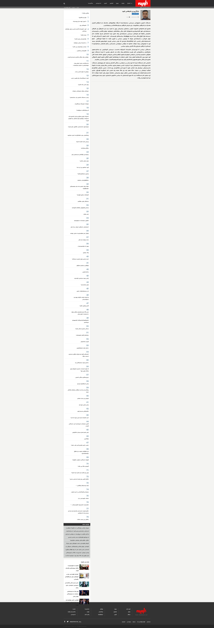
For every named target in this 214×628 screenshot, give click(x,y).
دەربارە (78, 7)
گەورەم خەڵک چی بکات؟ (83, 466)
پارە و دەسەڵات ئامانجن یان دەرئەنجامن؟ (79, 97)
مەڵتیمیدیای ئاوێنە (72, 612)
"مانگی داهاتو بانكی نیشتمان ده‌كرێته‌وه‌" (79, 540)
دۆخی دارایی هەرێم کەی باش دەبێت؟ (80, 445)
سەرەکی (148, 622)
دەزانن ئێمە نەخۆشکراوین (83, 348)
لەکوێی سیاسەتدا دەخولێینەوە (81, 220)
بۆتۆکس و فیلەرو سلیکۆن (82, 265)
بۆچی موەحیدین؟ (85, 285)
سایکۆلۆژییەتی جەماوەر (83, 180)
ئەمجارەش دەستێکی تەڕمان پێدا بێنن (80, 227)
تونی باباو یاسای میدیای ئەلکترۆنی (80, 432)
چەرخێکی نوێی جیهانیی (83, 201)
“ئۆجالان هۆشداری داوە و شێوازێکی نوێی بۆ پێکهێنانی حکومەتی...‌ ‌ (71, 576)
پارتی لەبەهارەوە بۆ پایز (83, 384)
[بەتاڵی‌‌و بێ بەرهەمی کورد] (145, 15)
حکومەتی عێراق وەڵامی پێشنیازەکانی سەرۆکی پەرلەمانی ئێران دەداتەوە (72, 546)
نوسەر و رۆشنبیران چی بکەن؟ (79, 47)
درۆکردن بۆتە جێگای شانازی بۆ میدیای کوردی (78, 57)
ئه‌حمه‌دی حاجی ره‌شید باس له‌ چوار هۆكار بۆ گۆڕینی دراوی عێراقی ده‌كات (72, 549)
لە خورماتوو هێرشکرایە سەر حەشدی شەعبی (78, 537)
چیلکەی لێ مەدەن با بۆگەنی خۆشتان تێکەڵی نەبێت (78, 391)
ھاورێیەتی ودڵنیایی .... (81, 51)
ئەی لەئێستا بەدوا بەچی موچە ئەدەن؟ (80, 418)
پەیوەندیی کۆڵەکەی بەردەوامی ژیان (80, 154)
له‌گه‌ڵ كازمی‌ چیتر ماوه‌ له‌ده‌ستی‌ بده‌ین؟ (79, 479)
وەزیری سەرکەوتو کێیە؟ (83, 174)
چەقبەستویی (85, 272)
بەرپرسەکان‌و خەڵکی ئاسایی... (82, 377)
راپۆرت (122, 3)
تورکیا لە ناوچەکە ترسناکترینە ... (81, 104)
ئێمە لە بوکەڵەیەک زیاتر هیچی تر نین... (80, 78)
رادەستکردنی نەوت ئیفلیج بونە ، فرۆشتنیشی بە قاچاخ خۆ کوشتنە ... (80, 64)
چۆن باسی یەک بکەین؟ (83, 85)
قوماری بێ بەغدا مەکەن (83, 398)
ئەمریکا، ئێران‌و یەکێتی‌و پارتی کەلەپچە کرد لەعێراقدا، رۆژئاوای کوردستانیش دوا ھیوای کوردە (78, 119)
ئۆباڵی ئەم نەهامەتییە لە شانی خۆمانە (79, 233)
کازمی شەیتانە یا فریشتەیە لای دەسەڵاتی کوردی (79, 425)
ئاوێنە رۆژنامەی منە (67, 7)
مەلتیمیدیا (87, 609)
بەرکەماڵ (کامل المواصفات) (82, 335)
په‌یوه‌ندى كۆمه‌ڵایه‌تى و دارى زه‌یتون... (80, 492)
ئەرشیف (123, 622)
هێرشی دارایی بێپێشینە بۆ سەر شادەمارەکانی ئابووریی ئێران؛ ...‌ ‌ (71, 602)
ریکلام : (75, 622)
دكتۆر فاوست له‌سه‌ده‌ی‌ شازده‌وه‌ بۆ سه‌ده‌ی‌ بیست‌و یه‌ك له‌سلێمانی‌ (78, 512)
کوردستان (128, 609)
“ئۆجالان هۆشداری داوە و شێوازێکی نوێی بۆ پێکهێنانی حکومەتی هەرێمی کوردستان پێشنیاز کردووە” (65, 543)
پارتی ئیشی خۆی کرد (84, 405)
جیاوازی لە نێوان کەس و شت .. (81, 72)
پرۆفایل (101, 609)
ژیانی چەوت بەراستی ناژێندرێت (81, 278)
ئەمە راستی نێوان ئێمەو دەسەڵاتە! (80, 259)
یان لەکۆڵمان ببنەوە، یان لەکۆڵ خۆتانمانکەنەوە (81, 452)
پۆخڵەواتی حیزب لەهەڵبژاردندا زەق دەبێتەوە (78, 135)
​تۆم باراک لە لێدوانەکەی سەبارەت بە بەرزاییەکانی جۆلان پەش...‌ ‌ (72, 594)
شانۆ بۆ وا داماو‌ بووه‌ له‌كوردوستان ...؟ (80, 505)
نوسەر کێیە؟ (83, 35)
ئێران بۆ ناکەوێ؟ (82, 17)
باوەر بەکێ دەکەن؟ (84, 161)
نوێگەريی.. (86, 439)
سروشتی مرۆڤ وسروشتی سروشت (80, 91)
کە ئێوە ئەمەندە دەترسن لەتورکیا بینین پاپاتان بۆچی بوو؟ (79, 370)
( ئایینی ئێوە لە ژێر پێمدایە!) (79, 21)
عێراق (129, 612)
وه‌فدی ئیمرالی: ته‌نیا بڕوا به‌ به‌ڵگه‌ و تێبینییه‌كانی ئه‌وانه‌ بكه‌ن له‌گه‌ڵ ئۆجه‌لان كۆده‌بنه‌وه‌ (68, 553)
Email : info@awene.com (141, 615)
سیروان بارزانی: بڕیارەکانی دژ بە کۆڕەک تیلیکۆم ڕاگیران (76, 528)
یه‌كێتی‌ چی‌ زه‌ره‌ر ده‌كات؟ (83, 519)
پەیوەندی (73, 7)
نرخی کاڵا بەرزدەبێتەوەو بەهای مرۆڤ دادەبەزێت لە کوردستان (80, 313)
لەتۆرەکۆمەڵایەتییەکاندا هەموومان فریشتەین (80, 321)
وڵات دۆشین (86, 253)
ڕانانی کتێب (87, 614)
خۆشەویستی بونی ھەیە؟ (80, 39)
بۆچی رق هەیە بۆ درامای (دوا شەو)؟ (80, 473)
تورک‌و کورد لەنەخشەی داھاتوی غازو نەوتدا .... (78, 128)
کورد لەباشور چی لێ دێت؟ (83, 167)
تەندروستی (98, 3)
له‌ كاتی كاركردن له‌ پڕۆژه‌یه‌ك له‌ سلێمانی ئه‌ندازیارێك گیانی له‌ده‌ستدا (73, 534)
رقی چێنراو (86, 214)
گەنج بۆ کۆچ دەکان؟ (84, 306)
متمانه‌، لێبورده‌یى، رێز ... (83, 498)
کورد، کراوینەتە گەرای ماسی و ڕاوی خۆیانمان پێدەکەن (75, 30)
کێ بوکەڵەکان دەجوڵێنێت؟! (82, 110)
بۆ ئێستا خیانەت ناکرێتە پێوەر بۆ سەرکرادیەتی (81, 298)
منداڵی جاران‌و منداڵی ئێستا (82, 329)
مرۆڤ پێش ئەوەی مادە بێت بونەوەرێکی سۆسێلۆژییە (79, 187)
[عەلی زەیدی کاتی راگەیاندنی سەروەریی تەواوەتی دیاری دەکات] (84, 584)
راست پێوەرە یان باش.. (83, 240)
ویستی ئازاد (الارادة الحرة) (82, 142)
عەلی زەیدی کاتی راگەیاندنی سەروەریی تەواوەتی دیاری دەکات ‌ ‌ (71, 585)
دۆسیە (74, 609)
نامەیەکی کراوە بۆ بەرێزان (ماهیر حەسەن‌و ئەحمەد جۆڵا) (79, 355)
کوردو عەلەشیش (85, 342)
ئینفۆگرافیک (100, 614)
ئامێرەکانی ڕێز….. (82, 25)
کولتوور (111, 3)
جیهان (129, 614)
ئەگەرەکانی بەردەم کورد (83, 411)
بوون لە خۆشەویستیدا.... (83, 246)
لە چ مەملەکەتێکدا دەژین (83, 291)
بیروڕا (117, 3)
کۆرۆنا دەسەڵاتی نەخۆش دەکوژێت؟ (80, 460)
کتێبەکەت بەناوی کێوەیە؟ (83, 195)
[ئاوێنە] (143, 3)
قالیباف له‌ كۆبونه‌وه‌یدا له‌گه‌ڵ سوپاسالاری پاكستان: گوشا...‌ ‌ (71, 568)
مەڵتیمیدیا (90, 3)
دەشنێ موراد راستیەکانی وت (82, 363)
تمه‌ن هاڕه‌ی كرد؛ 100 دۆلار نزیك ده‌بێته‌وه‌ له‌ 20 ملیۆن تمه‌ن (75, 556)
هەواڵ (128, 3)
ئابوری (105, 3)
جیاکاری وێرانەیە (85, 148)
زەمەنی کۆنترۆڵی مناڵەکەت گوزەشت (80, 208)
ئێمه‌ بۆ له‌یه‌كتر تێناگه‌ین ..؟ (82, 485)
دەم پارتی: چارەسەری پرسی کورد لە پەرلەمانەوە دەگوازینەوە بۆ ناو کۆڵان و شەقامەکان (68, 531)
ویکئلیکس (101, 612)
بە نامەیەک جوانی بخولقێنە (80, 43)
